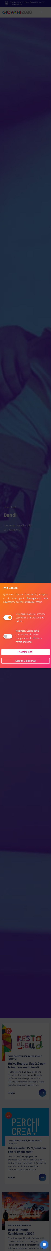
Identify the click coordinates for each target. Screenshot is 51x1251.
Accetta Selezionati (25, 660)
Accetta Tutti (25, 652)
